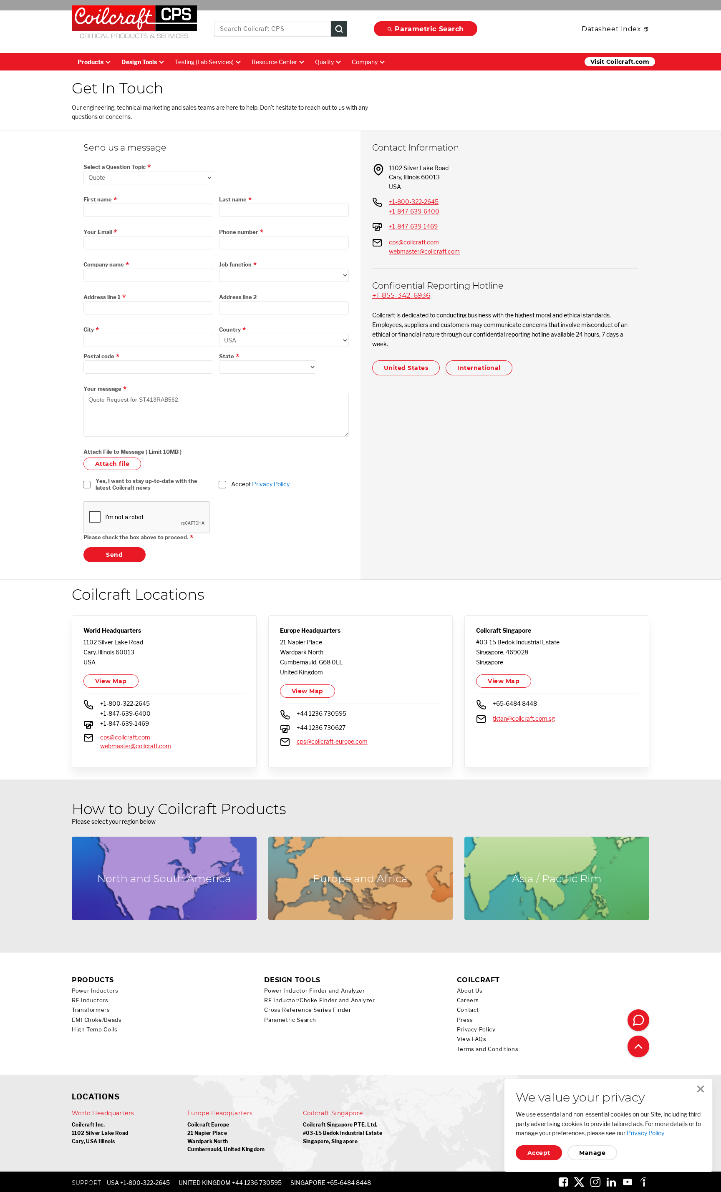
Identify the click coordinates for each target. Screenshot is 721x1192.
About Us (470, 991)
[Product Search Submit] (339, 29)
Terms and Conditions (488, 1049)
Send (114, 554)
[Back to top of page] (638, 1046)
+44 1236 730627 (321, 727)
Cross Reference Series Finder (307, 1010)
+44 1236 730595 (321, 713)
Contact (468, 1010)
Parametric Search (429, 29)
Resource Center (274, 61)
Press (465, 1020)
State (226, 356)
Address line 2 (238, 297)
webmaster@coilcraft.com (424, 251)
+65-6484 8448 (515, 703)
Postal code (98, 356)
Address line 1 (102, 297)
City (88, 329)
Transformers (91, 1010)
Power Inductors (95, 991)
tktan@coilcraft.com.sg (524, 718)
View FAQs (472, 1039)
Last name (233, 199)
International (478, 368)
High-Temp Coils (94, 1029)
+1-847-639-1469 (413, 226)
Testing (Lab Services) (204, 61)
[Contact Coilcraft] (638, 1020)
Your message (102, 388)
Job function (235, 264)
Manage (592, 1153)
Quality (324, 61)
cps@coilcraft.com (414, 242)
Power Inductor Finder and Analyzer (314, 991)
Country (230, 329)
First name (97, 199)
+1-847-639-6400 (414, 211)
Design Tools (139, 61)
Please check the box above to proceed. (135, 537)
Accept (260, 484)
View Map (111, 681)
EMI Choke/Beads (96, 1020)
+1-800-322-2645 (414, 201)
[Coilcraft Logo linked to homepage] (134, 23)
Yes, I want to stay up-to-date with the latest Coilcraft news (147, 484)
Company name (103, 264)
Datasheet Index (611, 29)
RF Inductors (90, 1000)
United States (406, 368)
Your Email (97, 232)
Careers (468, 1000)
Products (90, 61)
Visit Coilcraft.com (619, 61)
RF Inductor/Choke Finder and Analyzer (319, 1000)
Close (700, 1089)
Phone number (238, 232)
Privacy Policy (271, 484)
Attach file (112, 464)
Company (365, 61)
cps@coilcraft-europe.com (332, 741)
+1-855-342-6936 (401, 295)
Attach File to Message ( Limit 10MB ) (132, 451)
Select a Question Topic (114, 166)
